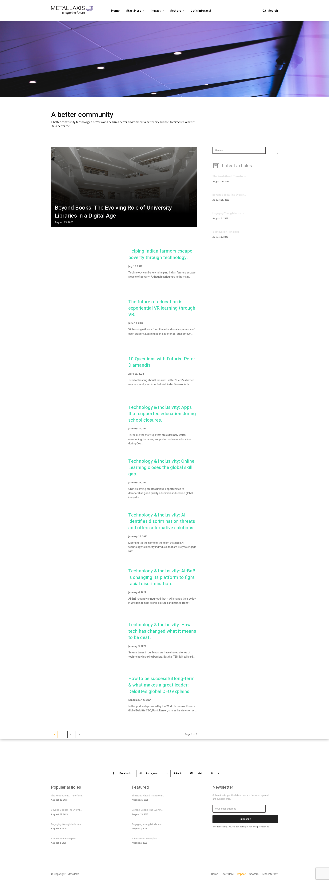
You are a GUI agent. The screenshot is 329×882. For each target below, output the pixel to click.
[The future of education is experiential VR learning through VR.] (86, 319)
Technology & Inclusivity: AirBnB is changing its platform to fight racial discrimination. (161, 577)
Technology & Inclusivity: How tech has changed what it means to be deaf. (162, 631)
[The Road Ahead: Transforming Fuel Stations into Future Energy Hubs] (271, 180)
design (113, 122)
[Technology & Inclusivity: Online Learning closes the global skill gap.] (86, 481)
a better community (63, 122)
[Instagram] (140, 773)
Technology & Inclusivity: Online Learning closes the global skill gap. (161, 467)
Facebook (125, 773)
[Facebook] (113, 773)
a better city (152, 122)
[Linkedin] (167, 773)
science (165, 122)
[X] (211, 773)
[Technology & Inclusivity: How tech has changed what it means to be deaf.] (86, 642)
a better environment (130, 122)
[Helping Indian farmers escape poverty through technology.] (86, 265)
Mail (200, 773)
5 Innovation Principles (226, 232)
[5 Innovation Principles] (271, 235)
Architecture (177, 122)
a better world (100, 122)
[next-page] (79, 734)
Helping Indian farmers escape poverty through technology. (160, 254)
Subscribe (245, 819)
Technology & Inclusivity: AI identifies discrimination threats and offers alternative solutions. (161, 521)
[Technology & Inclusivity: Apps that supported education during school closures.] (86, 427)
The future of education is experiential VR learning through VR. (161, 308)
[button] (270, 10)
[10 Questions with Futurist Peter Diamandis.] (86, 373)
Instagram (151, 773)
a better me (62, 126)
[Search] (270, 150)
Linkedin (177, 773)
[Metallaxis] (76, 10)
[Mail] (191, 773)
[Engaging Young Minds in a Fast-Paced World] (271, 217)
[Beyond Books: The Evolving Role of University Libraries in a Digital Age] (124, 187)
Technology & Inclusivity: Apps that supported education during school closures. (162, 414)
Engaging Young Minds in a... (229, 213)
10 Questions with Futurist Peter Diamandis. (161, 362)
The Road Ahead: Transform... (230, 176)
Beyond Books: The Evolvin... (229, 195)
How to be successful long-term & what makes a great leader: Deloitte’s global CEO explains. (161, 685)
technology (83, 122)
